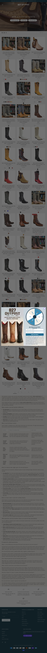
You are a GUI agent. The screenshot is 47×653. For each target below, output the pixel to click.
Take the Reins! (34, 334)
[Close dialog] (44, 309)
